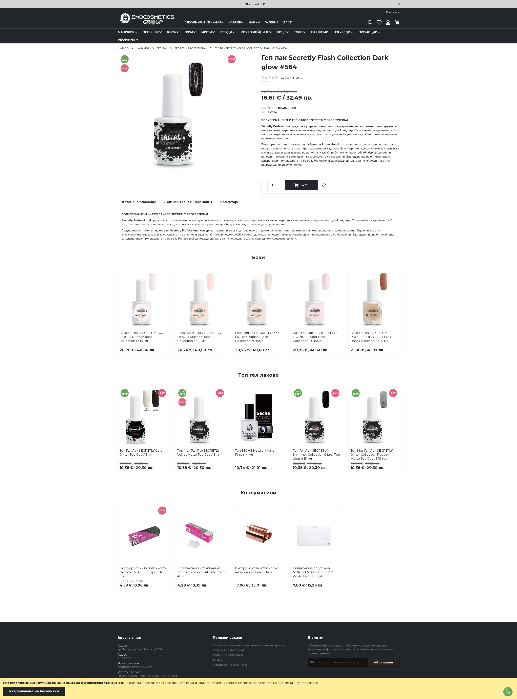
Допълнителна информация (188, 202)
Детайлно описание (139, 202)
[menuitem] (127, 32)
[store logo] (146, 22)
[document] (258, 688)
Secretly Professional (191, 48)
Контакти (392, 12)
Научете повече (306, 683)
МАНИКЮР (142, 48)
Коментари (230, 202)
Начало (123, 48)
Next (393, 306)
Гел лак (162, 48)
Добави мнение (291, 77)
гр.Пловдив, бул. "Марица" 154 (140, 649)
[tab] (139, 202)
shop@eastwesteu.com (135, 667)
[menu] (258, 35)
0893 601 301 (127, 658)
